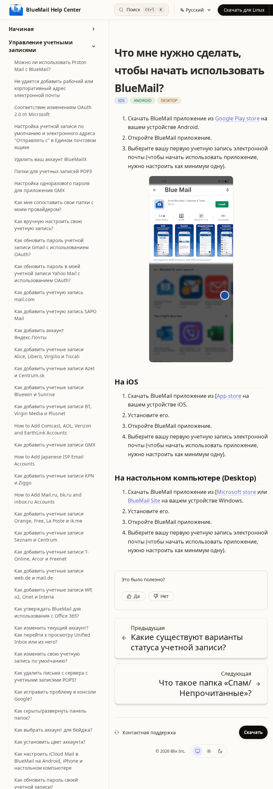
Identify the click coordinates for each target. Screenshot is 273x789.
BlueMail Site (144, 500)
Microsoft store (236, 492)
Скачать (253, 732)
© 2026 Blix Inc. (170, 751)
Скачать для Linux (244, 10)
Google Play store (237, 118)
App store (229, 396)
